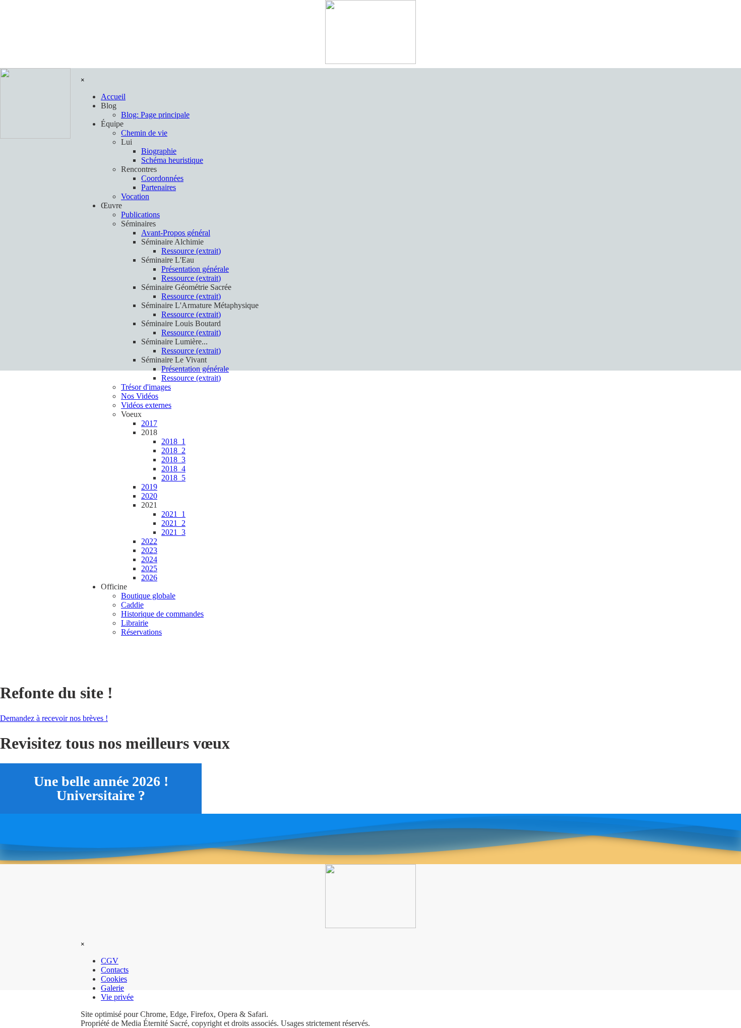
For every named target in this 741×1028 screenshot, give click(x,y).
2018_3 (173, 459)
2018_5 (173, 477)
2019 (149, 486)
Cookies (114, 979)
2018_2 (173, 450)
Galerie (112, 988)
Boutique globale (148, 595)
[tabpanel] (370, 1019)
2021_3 (173, 532)
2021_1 (173, 514)
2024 (149, 559)
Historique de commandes (162, 614)
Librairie (134, 623)
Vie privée (117, 997)
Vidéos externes (146, 405)
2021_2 (173, 523)
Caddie (132, 604)
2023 (149, 550)
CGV (109, 960)
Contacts (115, 969)
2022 (149, 541)
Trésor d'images (146, 387)
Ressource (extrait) (191, 378)
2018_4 (173, 468)
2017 (149, 423)
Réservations (141, 632)
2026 (149, 577)
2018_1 (173, 441)
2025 (149, 568)
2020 (149, 496)
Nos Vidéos (139, 396)
